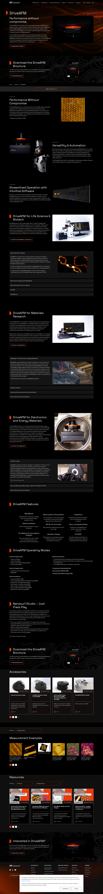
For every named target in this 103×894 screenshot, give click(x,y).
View (14, 711)
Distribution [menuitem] (87, 874)
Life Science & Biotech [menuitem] (49, 871)
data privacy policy (25, 880)
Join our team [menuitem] (87, 872)
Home (10, 84)
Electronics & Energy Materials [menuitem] (48, 874)
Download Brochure (17, 75)
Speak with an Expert (18, 46)
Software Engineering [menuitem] (62, 869)
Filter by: (11, 730)
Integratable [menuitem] (33, 872)
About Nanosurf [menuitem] (88, 867)
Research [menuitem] (33, 867)
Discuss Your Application (18, 345)
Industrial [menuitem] (33, 869)
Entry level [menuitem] (33, 874)
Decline (76, 888)
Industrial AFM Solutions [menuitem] (63, 867)
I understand (65, 888)
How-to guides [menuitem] (75, 874)
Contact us (88, 2)
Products (16, 84)
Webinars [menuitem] (74, 872)
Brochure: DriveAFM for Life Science (21, 239)
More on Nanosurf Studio (19, 636)
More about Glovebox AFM (18, 480)
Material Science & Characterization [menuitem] (48, 868)
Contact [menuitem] (86, 876)
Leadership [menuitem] (87, 869)
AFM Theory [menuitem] (74, 867)
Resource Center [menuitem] (75, 869)
